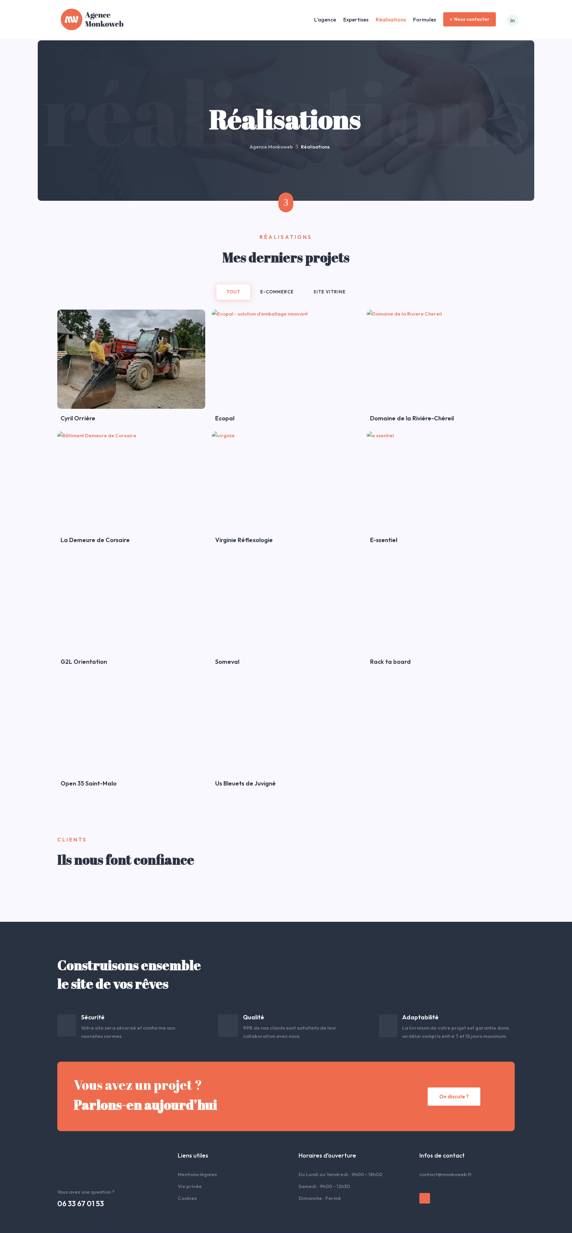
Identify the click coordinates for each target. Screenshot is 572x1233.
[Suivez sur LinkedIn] (424, 1198)
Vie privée (190, 1186)
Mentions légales (197, 1174)
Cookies (187, 1198)
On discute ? (454, 1096)
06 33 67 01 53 (80, 1203)
